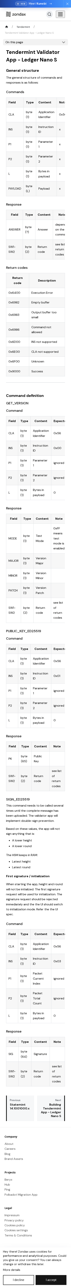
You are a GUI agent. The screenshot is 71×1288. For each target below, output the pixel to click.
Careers (10, 1149)
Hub (7, 1185)
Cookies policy (15, 1225)
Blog (7, 1154)
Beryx (8, 1180)
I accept (51, 1280)
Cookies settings (16, 1230)
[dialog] (35, 1267)
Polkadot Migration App (21, 1195)
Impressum (12, 1215)
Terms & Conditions (18, 1235)
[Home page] (6, 27)
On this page (14, 42)
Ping (7, 1189)
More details (11, 1270)
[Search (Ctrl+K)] (49, 14)
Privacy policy (14, 1220)
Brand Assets (14, 1159)
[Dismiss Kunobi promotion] (67, 4)
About (9, 1144)
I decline (18, 1280)
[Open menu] (60, 14)
